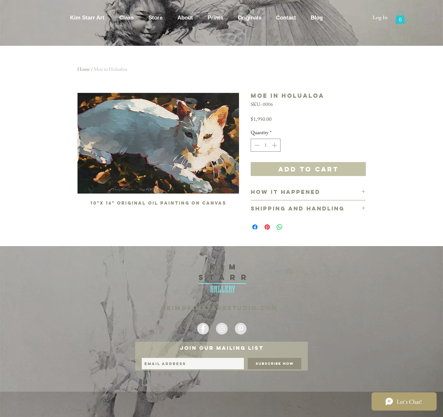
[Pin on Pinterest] (267, 227)
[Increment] (275, 145)
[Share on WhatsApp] (279, 227)
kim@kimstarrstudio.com (222, 308)
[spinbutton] (265, 145)
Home (83, 69)
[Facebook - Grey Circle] (203, 329)
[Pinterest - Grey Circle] (240, 329)
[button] (400, 17)
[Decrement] (256, 145)
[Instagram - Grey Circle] (222, 329)
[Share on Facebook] (255, 227)
